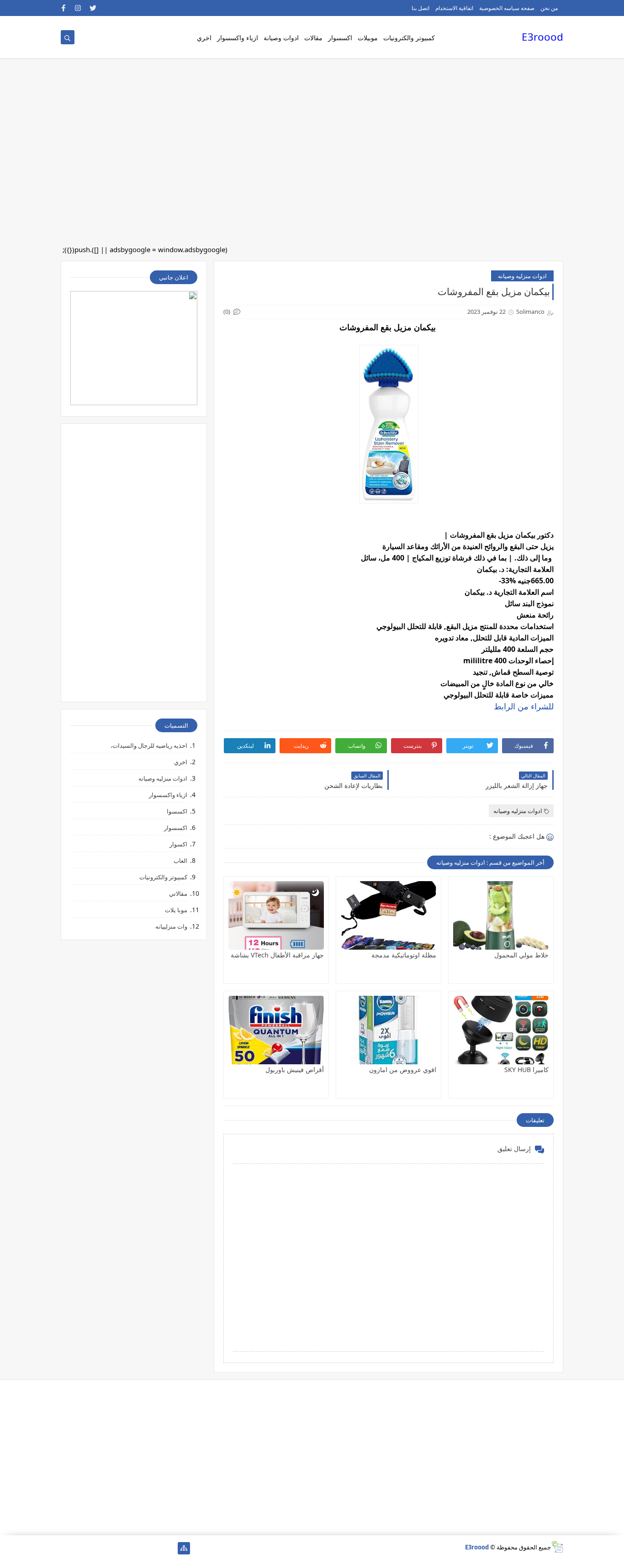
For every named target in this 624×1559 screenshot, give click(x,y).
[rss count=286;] (67, 1548)
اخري (204, 37)
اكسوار (178, 844)
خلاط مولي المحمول (521, 955)
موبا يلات (176, 910)
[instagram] (78, 8)
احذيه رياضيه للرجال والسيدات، (149, 745)
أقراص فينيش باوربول (294, 1069)
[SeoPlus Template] (557, 1547)
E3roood (542, 37)
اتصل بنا (420, 8)
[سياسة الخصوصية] (125, 1548)
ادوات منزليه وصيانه (522, 276)
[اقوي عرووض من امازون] (388, 1030)
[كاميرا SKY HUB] (501, 1030)
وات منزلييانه (171, 926)
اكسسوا (177, 811)
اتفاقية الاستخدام (454, 8)
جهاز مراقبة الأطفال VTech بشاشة (277, 955)
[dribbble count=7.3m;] (96, 1548)
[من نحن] (154, 1548)
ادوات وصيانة (281, 37)
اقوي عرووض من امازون (402, 1069)
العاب (180, 860)
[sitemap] (184, 1548)
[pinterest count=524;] (111, 1548)
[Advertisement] (350, 73)
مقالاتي (178, 893)
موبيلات (368, 37)
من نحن (549, 8)
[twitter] (93, 8)
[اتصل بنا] (140, 1548)
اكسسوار (340, 37)
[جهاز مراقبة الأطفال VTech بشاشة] (276, 915)
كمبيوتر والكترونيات (409, 37)
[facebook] (64, 8)
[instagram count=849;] (81, 1548)
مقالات (313, 37)
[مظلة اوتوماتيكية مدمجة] (388, 915)
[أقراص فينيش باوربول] (276, 1030)
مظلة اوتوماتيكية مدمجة (403, 955)
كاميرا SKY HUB (526, 1069)
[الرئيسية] (169, 1548)
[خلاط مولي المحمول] (501, 915)
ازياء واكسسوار (237, 37)
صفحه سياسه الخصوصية (506, 8)
